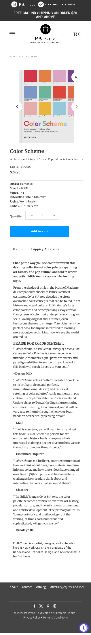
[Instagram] (54, 606)
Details (18, 249)
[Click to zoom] (76, 77)
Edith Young (20, 166)
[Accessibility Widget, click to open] (84, 628)
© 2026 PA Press (24, 613)
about (14, 587)
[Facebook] (33, 606)
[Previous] (17, 106)
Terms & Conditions (55, 617)
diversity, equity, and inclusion (70, 587)
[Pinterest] (47, 606)
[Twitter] (40, 606)
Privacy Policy (31, 617)
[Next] (76, 106)
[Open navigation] (17, 33)
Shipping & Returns (45, 249)
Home (13, 56)
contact (27, 587)
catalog (41, 587)
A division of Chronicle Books (56, 613)
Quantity (16, 216)
